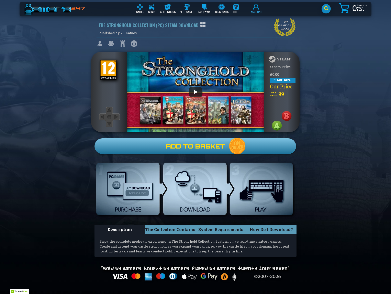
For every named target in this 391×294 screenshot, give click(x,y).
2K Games (129, 33)
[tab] (119, 229)
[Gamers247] (59, 13)
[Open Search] (326, 8)
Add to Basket (195, 146)
